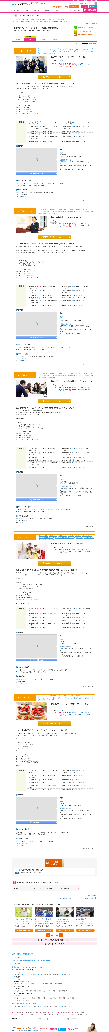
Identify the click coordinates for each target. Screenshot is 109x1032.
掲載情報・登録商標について (81, 1012)
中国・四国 (67, 10)
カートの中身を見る (74, 6)
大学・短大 (20, 984)
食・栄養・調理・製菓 (23, 1000)
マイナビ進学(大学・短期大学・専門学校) (21, 19)
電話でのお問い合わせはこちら (86, 27)
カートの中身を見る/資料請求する (21, 1030)
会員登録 (86, 6)
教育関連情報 (58, 984)
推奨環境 (43, 1012)
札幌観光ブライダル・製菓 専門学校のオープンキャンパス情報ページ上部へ (76, 898)
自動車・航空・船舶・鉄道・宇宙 (47, 998)
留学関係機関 (48, 984)
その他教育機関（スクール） (34, 984)
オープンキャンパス (16, 21)
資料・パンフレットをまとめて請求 (80, 1014)
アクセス (45, 1018)
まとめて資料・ (92, 10)
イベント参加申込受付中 (84, 31)
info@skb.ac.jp (23, 196)
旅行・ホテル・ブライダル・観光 (26, 998)
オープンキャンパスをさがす (48, 1014)
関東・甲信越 (17, 10)
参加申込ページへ (54, 77)
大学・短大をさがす (18, 1014)
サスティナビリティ (52, 1018)
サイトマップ (53, 1012)
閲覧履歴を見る (37, 1030)
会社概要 (39, 1018)
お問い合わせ (17, 1012)
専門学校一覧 (34, 19)
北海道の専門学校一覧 (43, 19)
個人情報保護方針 (73, 1018)
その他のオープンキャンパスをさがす (89, 23)
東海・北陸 (37, 10)
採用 (59, 1018)
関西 (27, 10)
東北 (57, 10)
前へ (48, 935)
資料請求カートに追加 (23, 930)
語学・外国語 (51, 991)
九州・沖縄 (77, 10)
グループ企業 (65, 1018)
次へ (61, 935)
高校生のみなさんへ (65, 1012)
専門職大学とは (63, 1014)
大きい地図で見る (38, 173)
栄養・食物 (20, 991)
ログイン (94, 6)
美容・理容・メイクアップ (75, 998)
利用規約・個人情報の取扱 (31, 1012)
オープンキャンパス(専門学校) (28, 21)
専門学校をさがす (32, 1014)
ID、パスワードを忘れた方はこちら (73, 1029)
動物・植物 (62, 998)
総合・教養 (42, 991)
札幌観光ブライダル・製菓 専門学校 (56, 19)
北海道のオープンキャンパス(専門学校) (44, 21)
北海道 (47, 10)
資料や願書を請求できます (85, 34)
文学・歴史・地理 (31, 991)
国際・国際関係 (62, 991)
